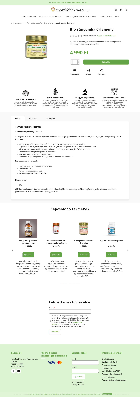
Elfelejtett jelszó (78, 385)
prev (12, 250)
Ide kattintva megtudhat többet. (91, 394)
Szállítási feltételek (109, 362)
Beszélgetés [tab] (50, 118)
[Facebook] (13, 371)
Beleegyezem (107, 394)
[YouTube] (18, 371)
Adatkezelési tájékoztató (112, 374)
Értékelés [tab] (33, 118)
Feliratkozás (55, 332)
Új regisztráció (78, 382)
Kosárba (107, 62)
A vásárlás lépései (109, 365)
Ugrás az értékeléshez (106, 36)
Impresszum (107, 368)
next (127, 250)
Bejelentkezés (78, 377)
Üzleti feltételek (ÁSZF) (111, 371)
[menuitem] (28, 16)
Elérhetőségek (108, 359)
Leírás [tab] (17, 118)
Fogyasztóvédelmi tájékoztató (114, 380)
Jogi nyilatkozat (108, 377)
